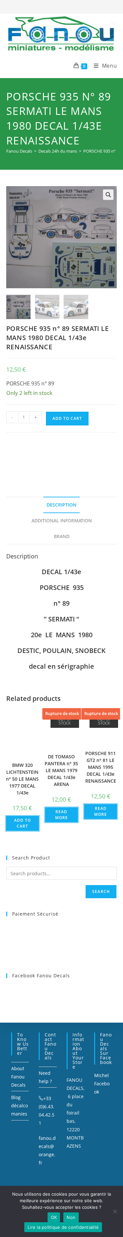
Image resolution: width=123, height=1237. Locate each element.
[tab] (61, 505)
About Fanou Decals (18, 1076)
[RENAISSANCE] (55, 456)
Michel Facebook (102, 1083)
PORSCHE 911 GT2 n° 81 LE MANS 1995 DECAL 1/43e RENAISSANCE (100, 767)
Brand (62, 536)
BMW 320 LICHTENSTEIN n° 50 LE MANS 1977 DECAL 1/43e (22, 779)
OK (54, 1217)
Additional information (61, 520)
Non (71, 1217)
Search (101, 891)
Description (61, 505)
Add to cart (67, 418)
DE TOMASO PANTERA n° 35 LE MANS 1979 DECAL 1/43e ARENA (61, 770)
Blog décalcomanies (19, 1105)
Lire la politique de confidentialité (63, 1227)
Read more (61, 814)
